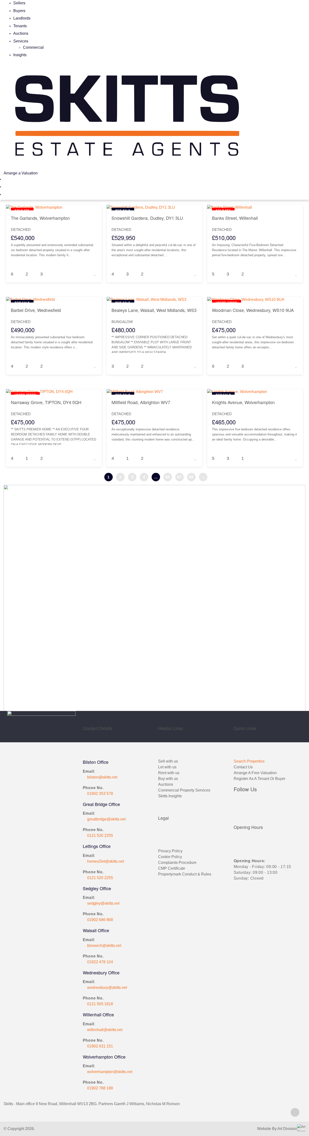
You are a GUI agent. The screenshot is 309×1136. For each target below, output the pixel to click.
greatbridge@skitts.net (106, 819)
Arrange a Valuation (21, 173)
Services (20, 41)
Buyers (19, 11)
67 (179, 477)
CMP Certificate (171, 868)
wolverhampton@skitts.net (109, 1072)
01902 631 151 (100, 1046)
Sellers (19, 3)
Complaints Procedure (177, 863)
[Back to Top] (295, 1112)
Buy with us (168, 779)
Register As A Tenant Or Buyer (259, 779)
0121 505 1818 (100, 1004)
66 (167, 477)
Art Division (287, 1129)
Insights (20, 55)
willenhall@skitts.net (104, 1030)
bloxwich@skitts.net (104, 945)
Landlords (21, 18)
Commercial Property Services (184, 790)
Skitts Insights (170, 796)
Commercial (33, 47)
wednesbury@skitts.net (107, 987)
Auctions (20, 33)
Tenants (20, 26)
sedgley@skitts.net (103, 903)
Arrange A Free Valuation (255, 773)
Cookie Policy (170, 857)
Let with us (167, 767)
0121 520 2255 (100, 835)
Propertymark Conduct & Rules (184, 874)
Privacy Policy (170, 851)
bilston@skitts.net (102, 777)
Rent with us (168, 773)
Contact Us (243, 767)
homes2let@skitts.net (105, 861)
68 (191, 477)
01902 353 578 (100, 794)
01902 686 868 (100, 920)
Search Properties (249, 761)
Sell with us (168, 761)
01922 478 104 (100, 962)
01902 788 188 (100, 1088)
